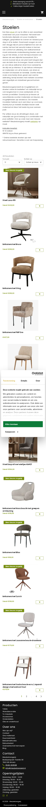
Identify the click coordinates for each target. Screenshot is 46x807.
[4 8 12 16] (12, 162)
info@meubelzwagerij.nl (15, 768)
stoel (12, 32)
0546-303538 (11, 765)
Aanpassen (10, 432)
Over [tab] (38, 381)
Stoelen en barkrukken (25, 19)
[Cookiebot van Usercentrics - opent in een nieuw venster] (32, 373)
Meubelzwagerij (8, 19)
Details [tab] (24, 381)
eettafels (34, 121)
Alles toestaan (11, 424)
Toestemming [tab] (9, 381)
